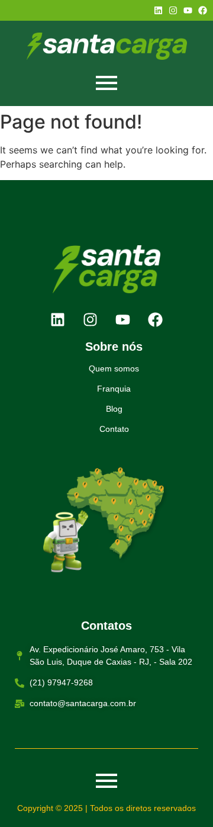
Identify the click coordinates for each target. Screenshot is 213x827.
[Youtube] (187, 10)
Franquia (114, 388)
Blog (114, 409)
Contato (114, 429)
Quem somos (114, 368)
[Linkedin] (158, 10)
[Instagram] (173, 10)
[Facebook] (202, 10)
